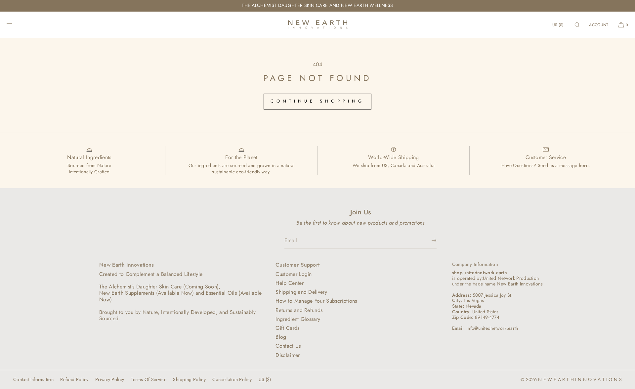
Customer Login (293, 274)
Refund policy (74, 379)
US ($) (558, 25)
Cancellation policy (232, 379)
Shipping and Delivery (301, 292)
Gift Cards (287, 328)
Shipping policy (189, 379)
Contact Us (288, 346)
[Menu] (14, 25)
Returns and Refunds (298, 310)
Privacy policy (109, 379)
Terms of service (148, 379)
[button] (577, 25)
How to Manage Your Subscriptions (316, 301)
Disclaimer (287, 355)
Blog (280, 337)
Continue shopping (318, 101)
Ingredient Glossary (297, 319)
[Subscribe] (428, 240)
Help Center (289, 283)
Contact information (33, 379)
